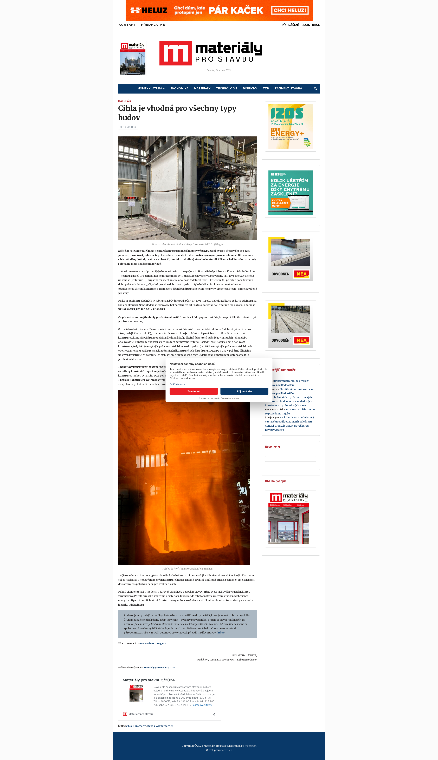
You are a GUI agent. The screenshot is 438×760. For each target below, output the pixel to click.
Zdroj (221, 632)
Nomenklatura (150, 88)
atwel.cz (227, 750)
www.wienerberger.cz (154, 643)
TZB (266, 88)
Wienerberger (164, 726)
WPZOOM (250, 745)
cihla (129, 726)
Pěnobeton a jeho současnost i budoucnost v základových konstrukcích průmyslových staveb (289, 401)
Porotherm (139, 726)
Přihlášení (290, 25)
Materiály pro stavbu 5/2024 (159, 667)
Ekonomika (179, 88)
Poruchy (250, 88)
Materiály (202, 88)
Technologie (226, 88)
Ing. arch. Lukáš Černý (278, 397)
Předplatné (153, 24)
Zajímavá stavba (288, 88)
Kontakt (127, 24)
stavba (151, 726)
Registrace (310, 25)
